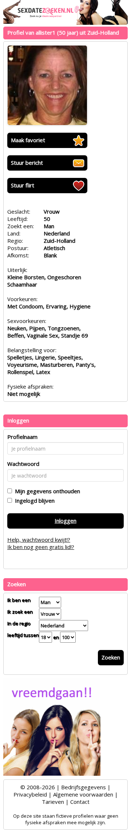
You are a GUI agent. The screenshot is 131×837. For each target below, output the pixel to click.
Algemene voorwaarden (83, 794)
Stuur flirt (22, 185)
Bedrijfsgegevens (83, 787)
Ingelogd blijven (33, 500)
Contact (80, 801)
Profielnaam (22, 436)
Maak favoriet (28, 140)
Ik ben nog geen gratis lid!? (40, 546)
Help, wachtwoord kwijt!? (38, 539)
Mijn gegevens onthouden (46, 491)
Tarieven (53, 801)
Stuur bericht (27, 162)
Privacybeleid (30, 794)
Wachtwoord (23, 463)
